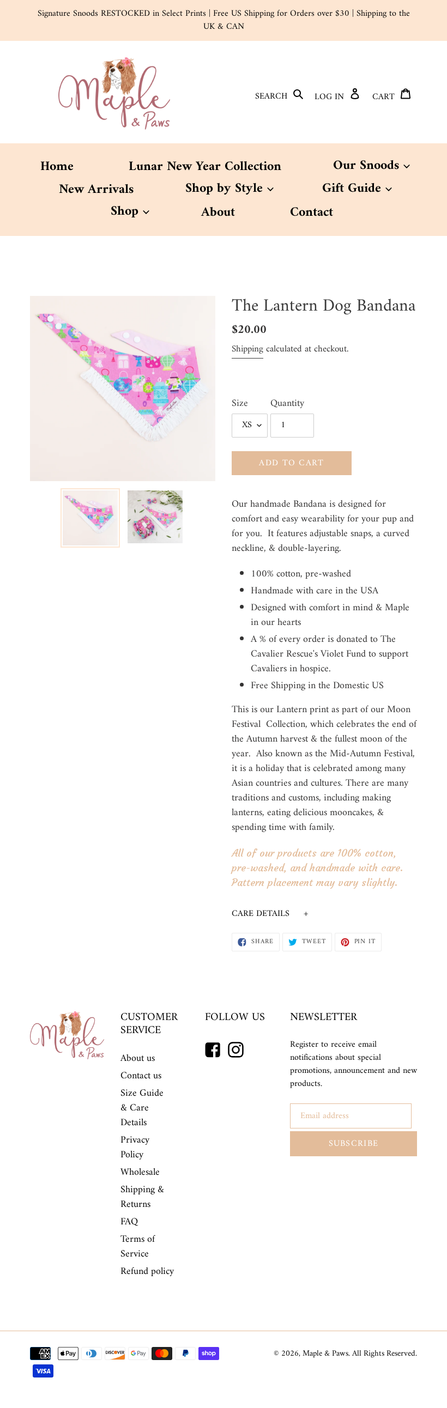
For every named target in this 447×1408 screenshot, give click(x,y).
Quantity (287, 403)
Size (240, 403)
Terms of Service (137, 1247)
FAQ (129, 1221)
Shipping (247, 349)
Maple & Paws (325, 1353)
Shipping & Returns (142, 1197)
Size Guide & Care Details (142, 1108)
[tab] (324, 914)
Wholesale (140, 1172)
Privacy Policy (134, 1147)
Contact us (140, 1075)
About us (137, 1058)
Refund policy (147, 1271)
